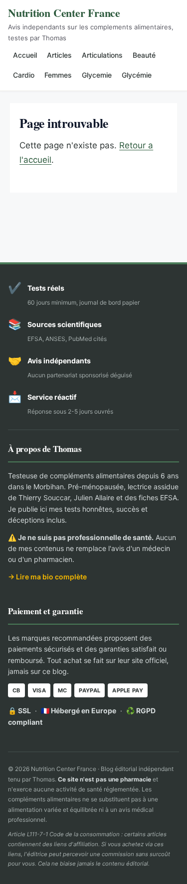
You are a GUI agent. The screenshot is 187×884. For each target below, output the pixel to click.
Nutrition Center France (64, 12)
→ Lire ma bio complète (47, 576)
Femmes (58, 75)
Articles (59, 55)
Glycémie (137, 75)
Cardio (23, 75)
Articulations (102, 55)
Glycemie (97, 75)
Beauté (144, 55)
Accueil (25, 55)
